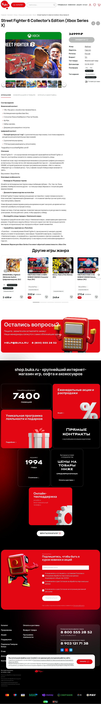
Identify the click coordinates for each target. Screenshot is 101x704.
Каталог (10, 15)
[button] (33, 55)
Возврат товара (30, 630)
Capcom (88, 50)
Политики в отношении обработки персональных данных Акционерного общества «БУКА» (64, 576)
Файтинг (88, 47)
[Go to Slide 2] (21, 84)
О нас (85, 5)
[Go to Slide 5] (52, 84)
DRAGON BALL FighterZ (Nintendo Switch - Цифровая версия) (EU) (12, 277)
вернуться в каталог (49, 533)
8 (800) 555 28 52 (44, 342)
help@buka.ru (16, 342)
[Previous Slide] (4, 85)
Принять (83, 661)
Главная (3, 15)
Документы (6, 656)
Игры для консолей (25, 15)
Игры (15, 15)
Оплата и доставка (66, 480)
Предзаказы (6, 630)
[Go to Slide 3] (31, 84)
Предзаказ (62, 5)
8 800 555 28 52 (76, 632)
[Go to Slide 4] (42, 84)
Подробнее (10, 442)
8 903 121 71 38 (74, 643)
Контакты (5, 661)
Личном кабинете (78, 605)
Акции (79, 5)
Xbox (34, 15)
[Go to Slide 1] (11, 84)
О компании (33, 477)
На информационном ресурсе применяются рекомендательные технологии (10, 684)
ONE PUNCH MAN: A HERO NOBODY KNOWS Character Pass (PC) (38, 277)
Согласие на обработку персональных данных (60, 663)
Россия (87, 54)
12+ (86, 57)
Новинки (72, 5)
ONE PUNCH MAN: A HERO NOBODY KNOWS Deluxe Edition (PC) (87, 277)
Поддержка (6, 640)
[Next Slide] (64, 85)
